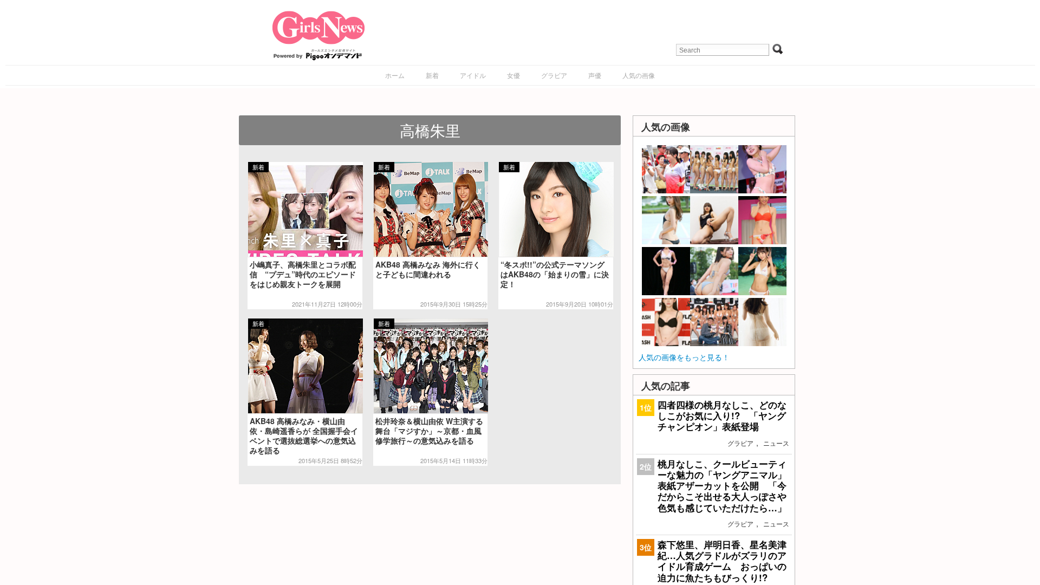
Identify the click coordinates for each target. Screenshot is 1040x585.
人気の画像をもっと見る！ (684, 357)
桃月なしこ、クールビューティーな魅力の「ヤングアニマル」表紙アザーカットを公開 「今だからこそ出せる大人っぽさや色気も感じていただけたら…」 (722, 486)
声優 (594, 75)
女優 (513, 75)
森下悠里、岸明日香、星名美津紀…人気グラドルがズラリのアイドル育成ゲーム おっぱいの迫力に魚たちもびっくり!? (722, 560)
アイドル (473, 75)
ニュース (776, 442)
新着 (432, 75)
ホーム (395, 75)
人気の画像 (638, 75)
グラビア (554, 75)
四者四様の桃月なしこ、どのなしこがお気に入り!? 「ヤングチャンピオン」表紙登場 (722, 415)
